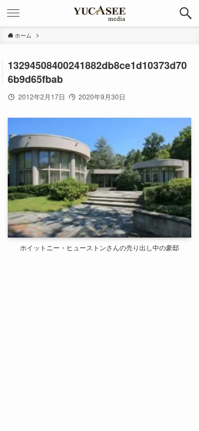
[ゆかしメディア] (99, 13)
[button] (185, 13)
